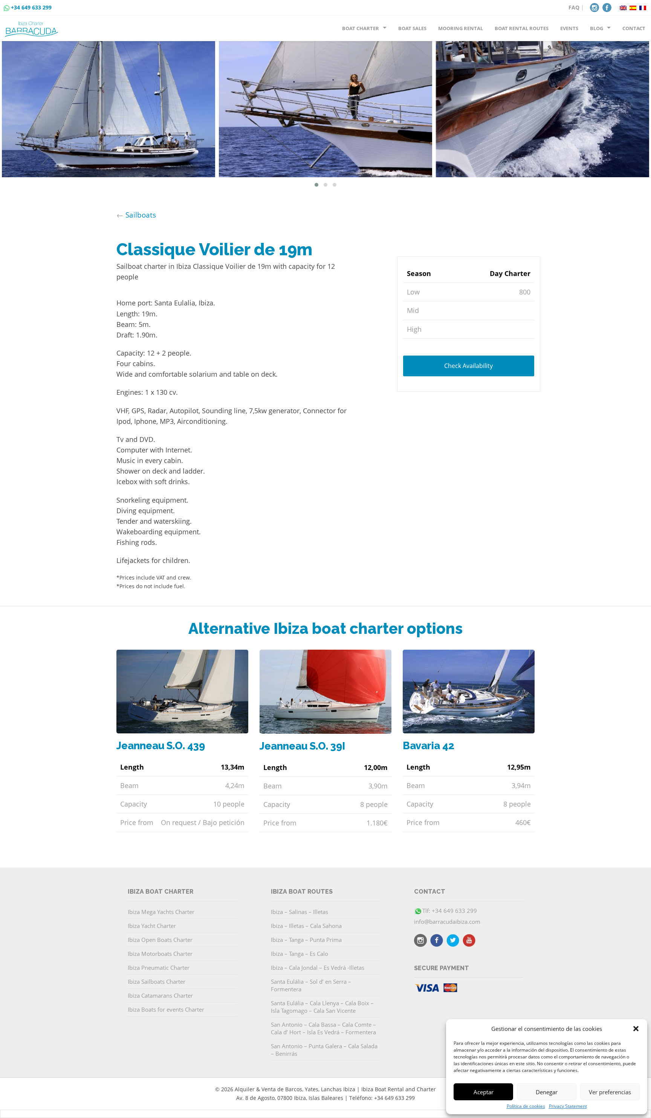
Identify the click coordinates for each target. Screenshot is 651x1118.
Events (569, 28)
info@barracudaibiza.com (447, 921)
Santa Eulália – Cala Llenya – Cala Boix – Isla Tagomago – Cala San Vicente (322, 1006)
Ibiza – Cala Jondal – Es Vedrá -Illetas (317, 967)
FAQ (573, 7)
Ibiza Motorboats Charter (160, 953)
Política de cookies (526, 1106)
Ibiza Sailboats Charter (156, 981)
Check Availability (468, 365)
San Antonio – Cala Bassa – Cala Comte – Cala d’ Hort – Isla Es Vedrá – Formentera (323, 1028)
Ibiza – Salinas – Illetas (299, 912)
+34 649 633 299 (31, 7)
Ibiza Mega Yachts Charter (161, 912)
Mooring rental (460, 28)
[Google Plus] (469, 941)
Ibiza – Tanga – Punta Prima (306, 939)
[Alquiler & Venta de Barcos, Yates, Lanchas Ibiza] (33, 26)
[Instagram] (594, 7)
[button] (636, 1028)
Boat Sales (412, 28)
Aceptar (484, 1092)
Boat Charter (360, 28)
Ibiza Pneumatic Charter (158, 967)
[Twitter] (452, 941)
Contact (633, 28)
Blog (596, 28)
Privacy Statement (568, 1106)
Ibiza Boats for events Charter (166, 1009)
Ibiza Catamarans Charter (160, 995)
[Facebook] (606, 7)
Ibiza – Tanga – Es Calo (299, 953)
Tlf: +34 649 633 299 (449, 910)
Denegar (547, 1092)
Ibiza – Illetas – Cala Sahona (306, 925)
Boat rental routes (522, 28)
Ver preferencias (610, 1092)
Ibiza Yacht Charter (152, 925)
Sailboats (140, 215)
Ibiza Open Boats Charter (160, 939)
